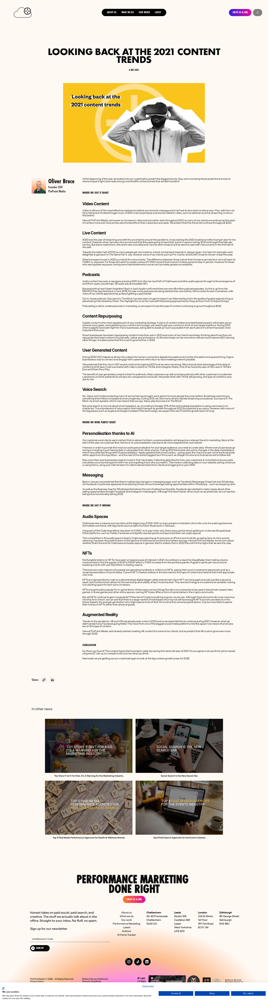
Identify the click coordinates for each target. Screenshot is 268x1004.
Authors (126, 931)
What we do (127, 12)
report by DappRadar (193, 559)
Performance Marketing (126, 923)
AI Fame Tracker (126, 934)
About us (111, 12)
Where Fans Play (100, 369)
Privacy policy (148, 986)
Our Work (144, 12)
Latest (158, 12)
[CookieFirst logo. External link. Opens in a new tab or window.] (3, 988)
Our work (126, 919)
